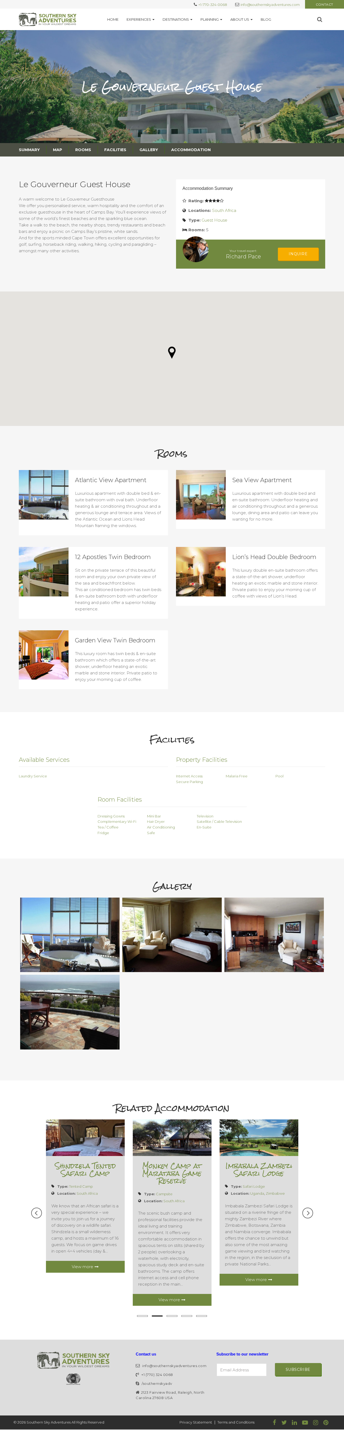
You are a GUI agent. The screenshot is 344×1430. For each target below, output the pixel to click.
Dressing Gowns (111, 816)
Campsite (164, 1194)
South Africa (224, 210)
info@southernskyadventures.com (270, 4)
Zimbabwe (275, 1193)
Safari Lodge (254, 1186)
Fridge (103, 833)
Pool (279, 776)
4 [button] (186, 1316)
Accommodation (191, 149)
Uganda (257, 1193)
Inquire (298, 253)
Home (113, 19)
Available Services (44, 759)
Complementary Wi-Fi (117, 821)
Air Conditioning (161, 827)
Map (57, 149)
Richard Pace (243, 256)
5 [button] (201, 1316)
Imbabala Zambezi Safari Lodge (258, 1169)
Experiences (139, 19)
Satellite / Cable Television (219, 821)
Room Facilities (120, 799)
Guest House (214, 220)
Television (205, 816)
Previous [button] (36, 1213)
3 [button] (172, 1316)
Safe (151, 833)
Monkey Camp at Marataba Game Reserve (172, 1173)
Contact (324, 4)
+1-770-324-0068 (212, 4)
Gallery (148, 149)
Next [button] (307, 1213)
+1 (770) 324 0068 (157, 1374)
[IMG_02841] (70, 1012)
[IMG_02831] (172, 935)
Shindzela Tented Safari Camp (85, 1169)
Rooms (83, 149)
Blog (266, 19)
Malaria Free (237, 776)
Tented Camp (81, 1186)
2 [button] (157, 1316)
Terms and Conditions (236, 1422)
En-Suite (204, 827)
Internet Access (189, 776)
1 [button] (142, 1316)
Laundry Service (33, 776)
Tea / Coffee (108, 827)
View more (82, 1266)
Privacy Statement (196, 1422)
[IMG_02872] (274, 935)
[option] (85, 1196)
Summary (29, 149)
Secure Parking (189, 782)
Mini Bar (154, 816)
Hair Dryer (156, 821)
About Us (239, 19)
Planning (209, 19)
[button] (172, 353)
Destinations (176, 19)
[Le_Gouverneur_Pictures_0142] (70, 935)
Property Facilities (201, 759)
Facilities (115, 149)
